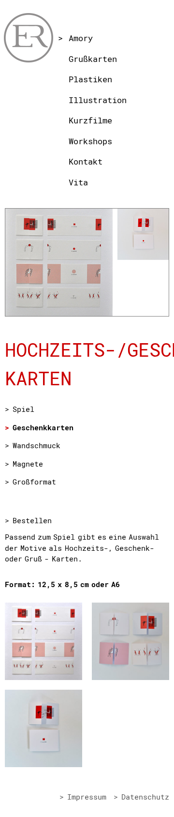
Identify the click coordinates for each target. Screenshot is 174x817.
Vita (78, 182)
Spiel (23, 409)
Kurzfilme (90, 120)
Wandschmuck (36, 445)
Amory (81, 38)
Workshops (90, 141)
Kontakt (85, 161)
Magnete (28, 464)
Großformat (34, 481)
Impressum (86, 797)
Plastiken (90, 79)
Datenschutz (145, 797)
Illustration (98, 100)
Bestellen (32, 520)
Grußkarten (93, 58)
